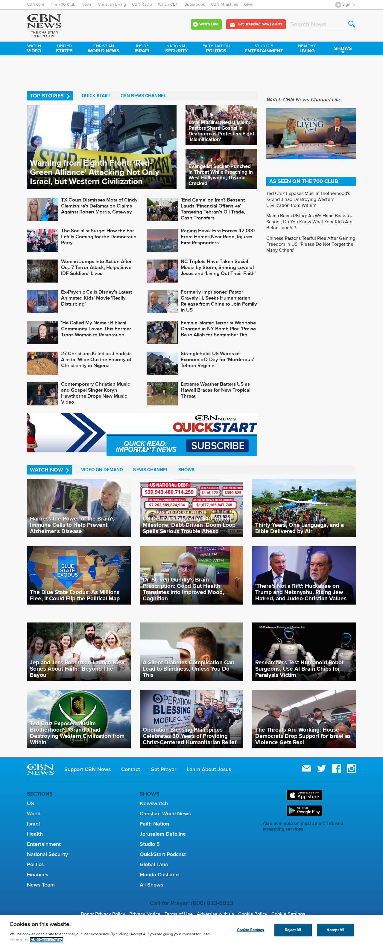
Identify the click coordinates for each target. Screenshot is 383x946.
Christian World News (165, 814)
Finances (37, 875)
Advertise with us (215, 914)
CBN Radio (142, 4)
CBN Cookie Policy (46, 940)
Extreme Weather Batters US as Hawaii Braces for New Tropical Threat (215, 390)
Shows (343, 48)
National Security (47, 854)
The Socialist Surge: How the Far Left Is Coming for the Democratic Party (98, 236)
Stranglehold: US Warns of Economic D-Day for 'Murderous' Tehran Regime (217, 359)
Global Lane (154, 864)
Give (248, 4)
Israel (142, 49)
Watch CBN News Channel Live (303, 100)
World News (103, 49)
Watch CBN (168, 4)
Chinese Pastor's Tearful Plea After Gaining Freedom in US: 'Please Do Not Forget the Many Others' (310, 244)
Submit (351, 24)
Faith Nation (154, 824)
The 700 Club (62, 4)
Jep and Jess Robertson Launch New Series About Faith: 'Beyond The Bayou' (77, 668)
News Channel (150, 469)
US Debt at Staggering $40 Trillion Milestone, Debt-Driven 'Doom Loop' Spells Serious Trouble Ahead (190, 524)
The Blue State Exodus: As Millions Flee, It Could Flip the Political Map (75, 595)
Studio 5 (150, 844)
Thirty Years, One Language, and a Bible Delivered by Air (299, 528)
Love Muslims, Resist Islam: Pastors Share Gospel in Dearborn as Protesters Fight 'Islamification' (221, 131)
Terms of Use (179, 914)
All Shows (151, 885)
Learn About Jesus (209, 769)
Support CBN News (87, 769)
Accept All (335, 930)
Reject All (293, 930)
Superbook (195, 4)
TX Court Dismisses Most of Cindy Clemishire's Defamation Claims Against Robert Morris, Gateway (99, 206)
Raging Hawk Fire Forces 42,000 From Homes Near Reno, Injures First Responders (218, 236)
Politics (216, 49)
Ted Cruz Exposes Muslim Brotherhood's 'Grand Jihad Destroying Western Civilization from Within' (308, 199)
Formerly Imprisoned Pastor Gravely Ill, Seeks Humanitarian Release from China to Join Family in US (219, 301)
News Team (41, 885)
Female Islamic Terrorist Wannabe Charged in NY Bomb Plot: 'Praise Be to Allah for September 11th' (218, 329)
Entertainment (264, 49)
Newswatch (154, 803)
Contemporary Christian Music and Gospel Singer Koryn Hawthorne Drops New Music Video (95, 393)
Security (176, 49)
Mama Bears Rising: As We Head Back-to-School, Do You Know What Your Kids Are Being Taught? (309, 221)
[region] (191, 930)
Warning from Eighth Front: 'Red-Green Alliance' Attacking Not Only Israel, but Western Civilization (94, 172)
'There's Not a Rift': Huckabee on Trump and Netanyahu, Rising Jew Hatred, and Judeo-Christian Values (300, 592)
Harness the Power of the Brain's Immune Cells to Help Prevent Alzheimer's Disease (72, 524)
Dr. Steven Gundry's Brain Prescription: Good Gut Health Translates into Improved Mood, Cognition (183, 588)
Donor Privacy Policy (103, 914)
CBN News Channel (143, 95)
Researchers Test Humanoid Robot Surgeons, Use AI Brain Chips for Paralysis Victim (299, 668)
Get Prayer (163, 769)
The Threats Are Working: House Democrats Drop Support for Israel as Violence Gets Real (303, 735)
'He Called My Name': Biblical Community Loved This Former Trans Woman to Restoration (96, 329)
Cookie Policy (252, 914)
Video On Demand (102, 469)
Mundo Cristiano (159, 875)
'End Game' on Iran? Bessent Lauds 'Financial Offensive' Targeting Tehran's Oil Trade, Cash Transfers (213, 209)
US (30, 803)
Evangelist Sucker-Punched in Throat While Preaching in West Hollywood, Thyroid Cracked (221, 175)
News (86, 4)
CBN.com (35, 4)
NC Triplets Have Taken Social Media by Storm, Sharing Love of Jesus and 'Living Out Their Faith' (218, 267)
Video (34, 49)
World (33, 814)
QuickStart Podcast (163, 854)
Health (35, 834)
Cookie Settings (288, 914)
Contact (130, 769)
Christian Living (112, 4)
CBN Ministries (224, 4)
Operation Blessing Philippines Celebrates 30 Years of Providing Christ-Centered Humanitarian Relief (189, 735)
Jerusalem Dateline (163, 834)
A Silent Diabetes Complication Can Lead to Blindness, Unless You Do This (188, 668)
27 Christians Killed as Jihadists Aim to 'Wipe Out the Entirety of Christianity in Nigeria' (96, 359)
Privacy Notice (144, 914)
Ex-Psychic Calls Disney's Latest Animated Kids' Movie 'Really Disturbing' (96, 298)
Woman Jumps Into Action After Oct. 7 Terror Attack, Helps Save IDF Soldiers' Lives (96, 267)
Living (307, 49)
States (64, 49)
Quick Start (96, 95)
